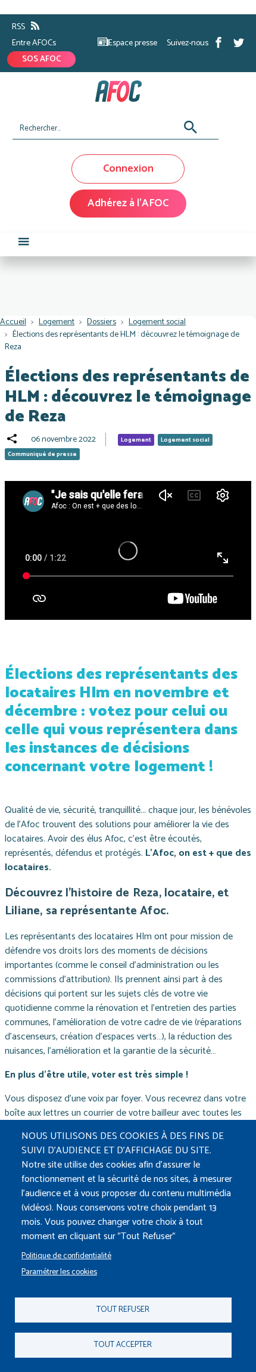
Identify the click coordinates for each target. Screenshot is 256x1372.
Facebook (218, 42)
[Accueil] (123, 91)
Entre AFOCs (34, 43)
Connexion (128, 169)
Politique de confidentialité (66, 1255)
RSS (18, 27)
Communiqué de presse (42, 454)
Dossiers (101, 322)
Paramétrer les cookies (59, 1271)
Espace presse (132, 43)
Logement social (157, 322)
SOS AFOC (41, 59)
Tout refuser (122, 1309)
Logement (56, 322)
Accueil (13, 322)
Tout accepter (123, 1344)
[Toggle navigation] (23, 244)
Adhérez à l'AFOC (128, 203)
